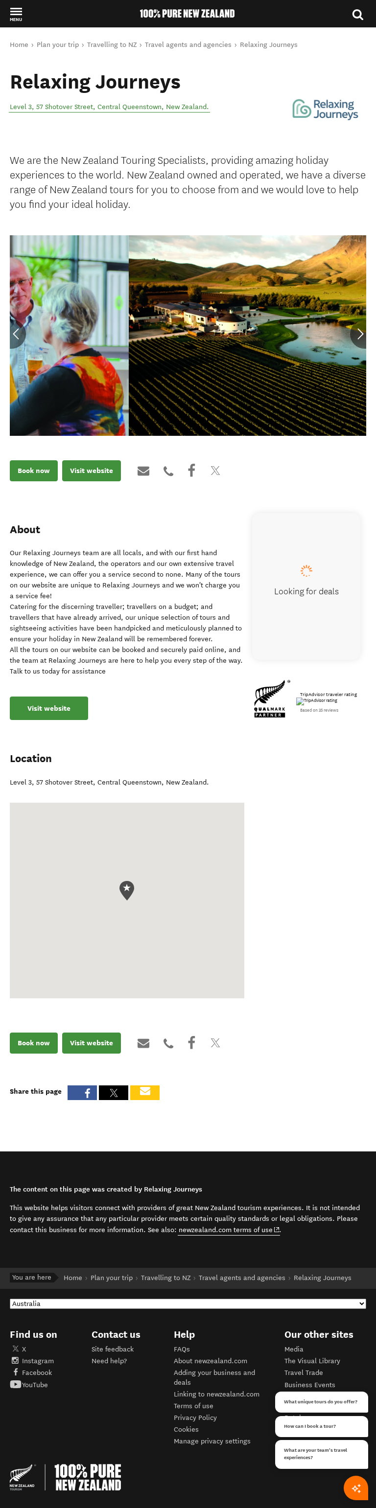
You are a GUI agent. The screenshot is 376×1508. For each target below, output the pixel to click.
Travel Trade (303, 1373)
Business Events (309, 1385)
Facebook (37, 1373)
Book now (34, 470)
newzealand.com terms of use (229, 1229)
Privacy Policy (195, 1418)
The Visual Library (312, 1361)
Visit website (91, 470)
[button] (16, 14)
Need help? (109, 1361)
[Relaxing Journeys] (325, 111)
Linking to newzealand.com (216, 1394)
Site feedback (113, 1349)
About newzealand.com (210, 1361)
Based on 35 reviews (319, 710)
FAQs (182, 1349)
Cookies (186, 1429)
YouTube (35, 1385)
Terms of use (193, 1406)
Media (294, 1349)
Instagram (38, 1361)
